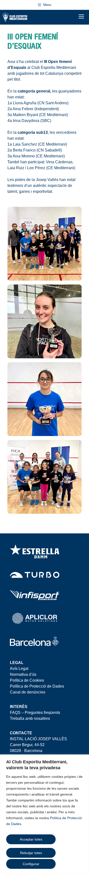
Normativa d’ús (23, 674)
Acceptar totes (31, 839)
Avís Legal (19, 668)
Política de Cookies (27, 680)
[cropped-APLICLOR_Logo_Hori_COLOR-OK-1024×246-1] (34, 618)
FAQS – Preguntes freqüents (35, 712)
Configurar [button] (31, 864)
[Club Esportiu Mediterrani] (14, 17)
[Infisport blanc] (34, 595)
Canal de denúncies (27, 692)
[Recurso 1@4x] (34, 642)
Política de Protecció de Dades (37, 686)
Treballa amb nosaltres (30, 718)
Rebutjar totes (31, 853)
